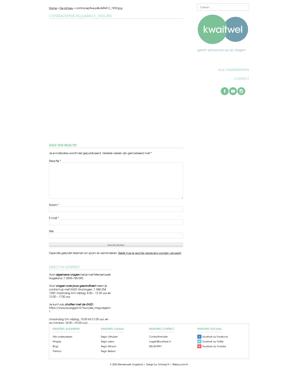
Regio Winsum (108, 346)
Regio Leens (107, 341)
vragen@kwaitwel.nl (160, 341)
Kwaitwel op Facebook (215, 336)
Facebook (225, 91)
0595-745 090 (74, 278)
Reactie (55, 161)
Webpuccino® (180, 364)
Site (51, 231)
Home (53, 8)
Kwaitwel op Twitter (212, 341)
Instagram (241, 91)
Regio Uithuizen (109, 336)
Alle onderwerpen (233, 70)
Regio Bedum (108, 351)
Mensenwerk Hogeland (130, 364)
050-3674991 (155, 346)
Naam (54, 205)
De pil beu (66, 8)
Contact (241, 78)
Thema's (57, 351)
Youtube (233, 91)
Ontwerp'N (163, 364)
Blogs (55, 346)
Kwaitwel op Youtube (214, 346)
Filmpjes (57, 341)
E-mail (54, 218)
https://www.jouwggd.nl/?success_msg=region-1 (80, 309)
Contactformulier (158, 336)
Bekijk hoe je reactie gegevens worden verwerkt (149, 253)
